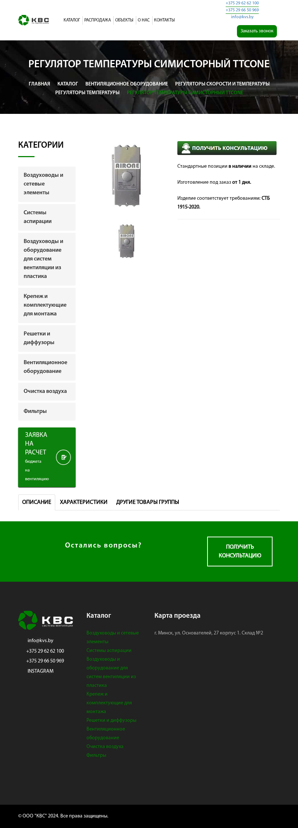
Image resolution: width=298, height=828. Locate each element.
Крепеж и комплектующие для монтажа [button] (45, 305)
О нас (144, 20)
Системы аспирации (109, 650)
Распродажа (97, 20)
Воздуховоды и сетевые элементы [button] (43, 184)
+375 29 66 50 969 (242, 10)
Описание (36, 502)
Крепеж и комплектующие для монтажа (109, 703)
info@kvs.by (242, 17)
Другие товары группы (147, 502)
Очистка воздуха (105, 746)
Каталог (72, 20)
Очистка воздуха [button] (45, 391)
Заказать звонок (257, 31)
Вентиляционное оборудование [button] (45, 367)
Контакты (164, 20)
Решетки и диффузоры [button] (39, 338)
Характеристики (84, 502)
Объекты (124, 20)
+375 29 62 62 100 (242, 3)
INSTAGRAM (40, 671)
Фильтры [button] (35, 411)
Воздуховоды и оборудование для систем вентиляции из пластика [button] (43, 259)
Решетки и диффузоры (111, 720)
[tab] (47, 184)
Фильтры (96, 755)
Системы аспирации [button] (38, 217)
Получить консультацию (240, 551)
